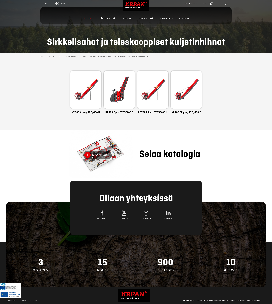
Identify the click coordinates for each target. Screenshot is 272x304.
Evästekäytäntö (188, 300)
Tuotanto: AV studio (254, 300)
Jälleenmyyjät (108, 18)
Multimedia (166, 18)
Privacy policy (29, 301)
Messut (127, 18)
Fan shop (184, 18)
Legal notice (13, 301)
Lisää (86, 96)
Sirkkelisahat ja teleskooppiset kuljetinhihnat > (75, 56)
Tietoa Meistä (146, 18)
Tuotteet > (45, 56)
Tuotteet (87, 18)
